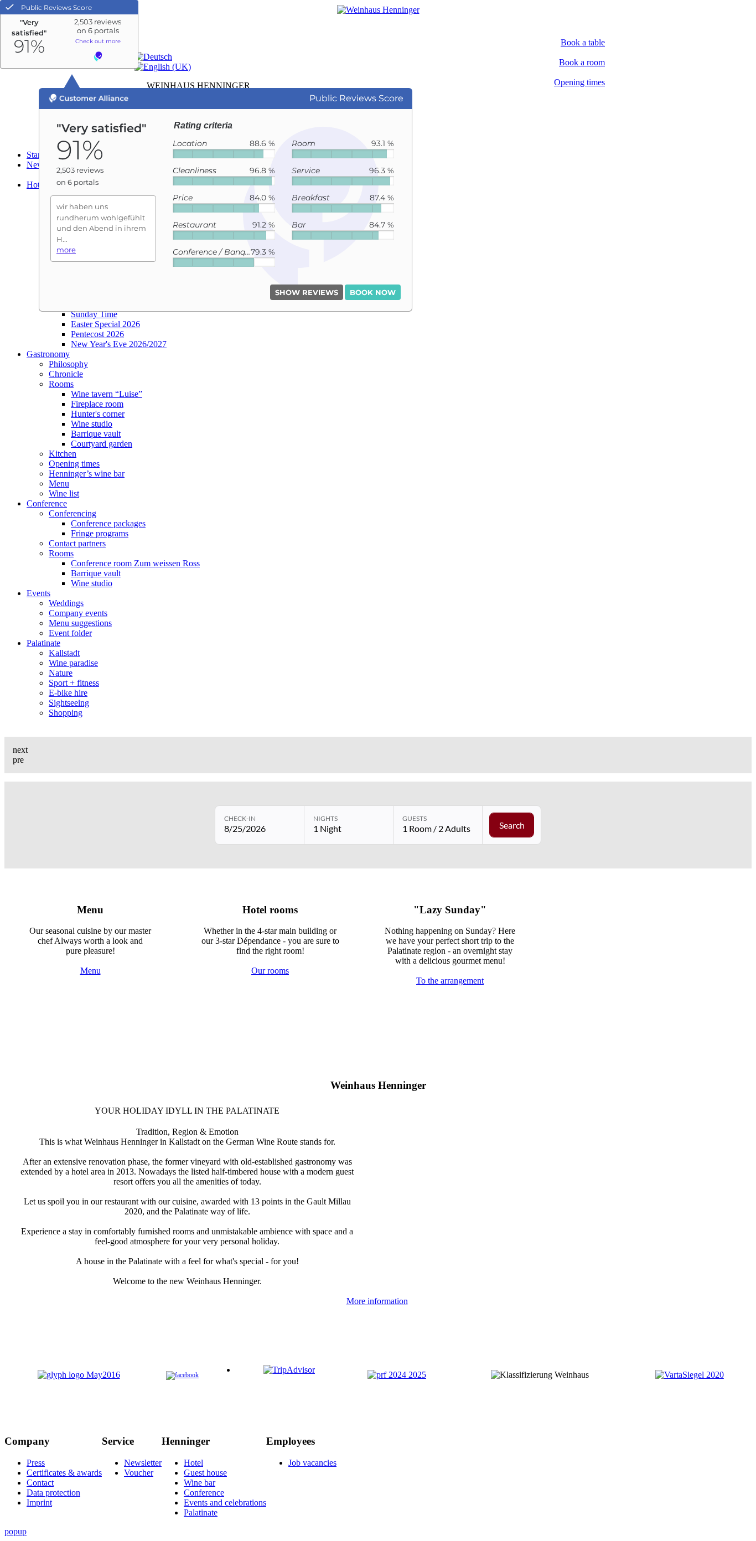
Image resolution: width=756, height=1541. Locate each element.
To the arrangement (450, 980)
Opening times (579, 82)
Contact (40, 1482)
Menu (59, 483)
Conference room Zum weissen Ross (135, 563)
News (37, 164)
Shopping (65, 712)
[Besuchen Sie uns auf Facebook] (182, 1375)
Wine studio (91, 423)
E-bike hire (68, 692)
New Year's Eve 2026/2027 (119, 344)
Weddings (66, 603)
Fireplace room (97, 403)
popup (15, 1531)
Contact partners (77, 543)
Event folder (70, 633)
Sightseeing (69, 702)
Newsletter (143, 1462)
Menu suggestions (80, 623)
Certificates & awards (64, 1472)
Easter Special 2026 (105, 324)
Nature (61, 673)
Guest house (205, 1472)
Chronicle (66, 374)
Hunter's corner (98, 413)
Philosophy (68, 364)
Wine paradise (73, 663)
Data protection (53, 1492)
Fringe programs (99, 533)
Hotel (36, 184)
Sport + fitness (74, 682)
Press (36, 1462)
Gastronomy (48, 354)
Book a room (582, 62)
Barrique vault (96, 433)
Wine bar (199, 1482)
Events (38, 593)
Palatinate (43, 643)
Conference (47, 503)
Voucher (138, 1472)
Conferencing (72, 513)
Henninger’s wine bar (87, 473)
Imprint (39, 1502)
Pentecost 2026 (97, 334)
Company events (78, 613)
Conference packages (108, 523)
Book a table (583, 42)
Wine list (64, 493)
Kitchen (62, 453)
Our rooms (270, 970)
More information (377, 1301)
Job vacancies (312, 1462)
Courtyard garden (101, 443)
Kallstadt (64, 653)
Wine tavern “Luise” (106, 394)
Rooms (61, 384)
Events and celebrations (225, 1502)
